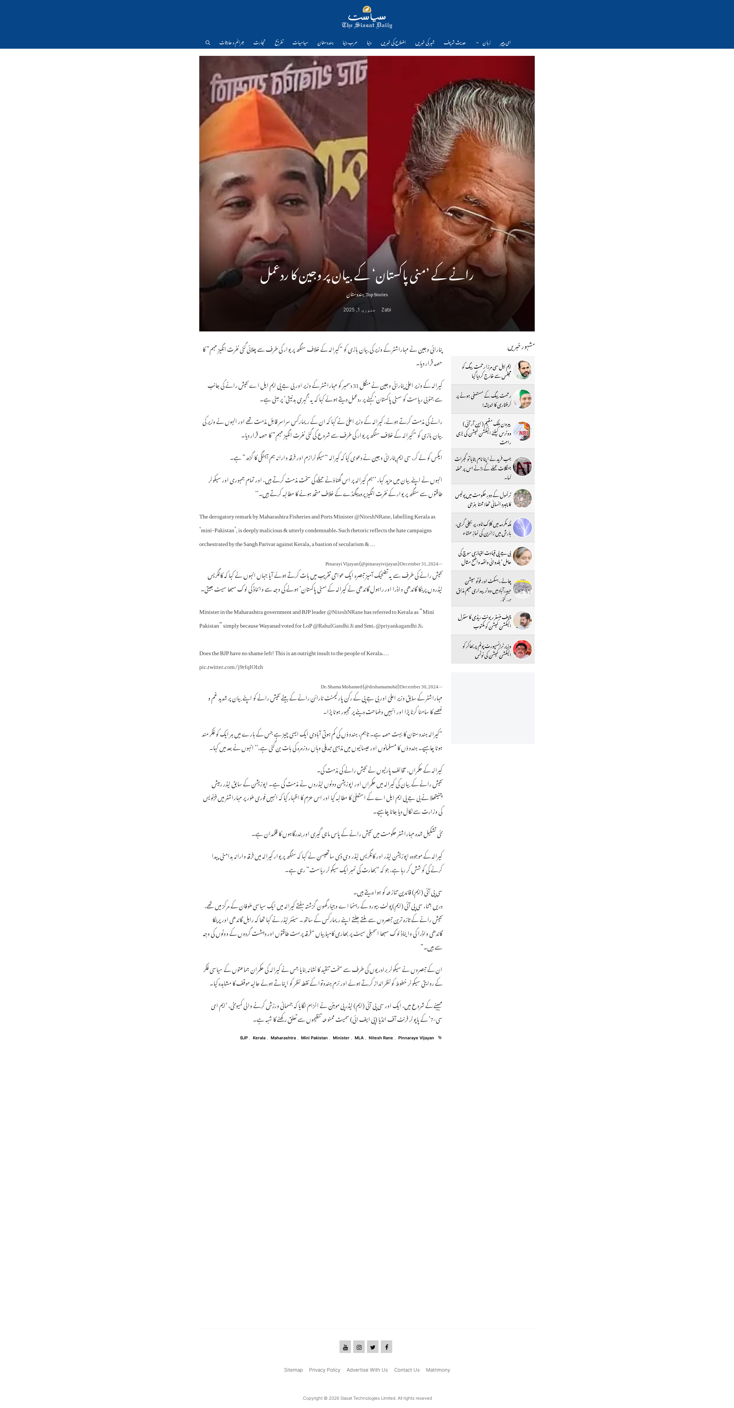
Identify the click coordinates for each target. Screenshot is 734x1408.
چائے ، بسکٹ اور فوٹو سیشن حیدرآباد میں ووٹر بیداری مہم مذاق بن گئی (483, 589)
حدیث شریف (455, 41)
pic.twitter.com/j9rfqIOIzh (231, 665)
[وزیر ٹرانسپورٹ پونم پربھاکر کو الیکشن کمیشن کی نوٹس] (522, 649)
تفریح (279, 41)
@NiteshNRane (372, 515)
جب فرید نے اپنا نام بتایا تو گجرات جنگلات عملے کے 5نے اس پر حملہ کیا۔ (482, 467)
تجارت (259, 41)
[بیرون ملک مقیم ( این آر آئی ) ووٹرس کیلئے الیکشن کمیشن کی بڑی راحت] (522, 431)
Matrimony (438, 1370)
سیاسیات (300, 41)
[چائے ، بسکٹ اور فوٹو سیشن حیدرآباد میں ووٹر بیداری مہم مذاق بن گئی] (522, 588)
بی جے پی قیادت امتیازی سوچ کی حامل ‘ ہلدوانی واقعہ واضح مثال (484, 556)
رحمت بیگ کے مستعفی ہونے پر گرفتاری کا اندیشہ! (483, 399)
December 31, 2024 (419, 562)
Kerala (259, 1037)
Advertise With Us (367, 1370)
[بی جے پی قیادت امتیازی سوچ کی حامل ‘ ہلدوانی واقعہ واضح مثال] (522, 556)
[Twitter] (372, 1346)
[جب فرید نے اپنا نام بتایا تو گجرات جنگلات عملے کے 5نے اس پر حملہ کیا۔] (522, 466)
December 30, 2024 (419, 685)
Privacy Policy (324, 1370)
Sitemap (293, 1370)
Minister (341, 1037)
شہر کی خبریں (425, 41)
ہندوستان (325, 41)
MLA (359, 1037)
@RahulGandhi (331, 624)
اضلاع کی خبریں (393, 41)
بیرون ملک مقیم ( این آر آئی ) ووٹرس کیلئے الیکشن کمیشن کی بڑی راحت (483, 432)
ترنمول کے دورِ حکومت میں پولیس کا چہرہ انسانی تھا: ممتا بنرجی (483, 498)
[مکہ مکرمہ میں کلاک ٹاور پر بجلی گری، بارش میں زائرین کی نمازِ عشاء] (522, 527)
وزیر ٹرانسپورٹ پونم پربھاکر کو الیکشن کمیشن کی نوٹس (486, 649)
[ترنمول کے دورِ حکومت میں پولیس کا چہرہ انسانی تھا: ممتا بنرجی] (522, 498)
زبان (487, 41)
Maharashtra (283, 1037)
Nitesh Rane (381, 1037)
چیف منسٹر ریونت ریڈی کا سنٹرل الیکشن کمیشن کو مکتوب (484, 620)
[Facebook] (386, 1346)
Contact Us (407, 1370)
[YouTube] (345, 1346)
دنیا (369, 41)
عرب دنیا (350, 41)
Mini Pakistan (314, 1037)
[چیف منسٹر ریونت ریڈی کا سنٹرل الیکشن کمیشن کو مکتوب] (522, 620)
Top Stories (377, 293)
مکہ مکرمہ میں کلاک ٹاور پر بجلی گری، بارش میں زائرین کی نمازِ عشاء (483, 527)
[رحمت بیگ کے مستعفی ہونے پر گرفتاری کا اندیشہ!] (522, 399)
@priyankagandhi (396, 624)
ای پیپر (505, 41)
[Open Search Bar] (208, 41)
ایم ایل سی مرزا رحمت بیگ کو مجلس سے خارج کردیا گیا (486, 370)
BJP (244, 1037)
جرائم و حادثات (231, 41)
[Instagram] (359, 1346)
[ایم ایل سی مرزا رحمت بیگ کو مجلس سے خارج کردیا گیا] (522, 370)
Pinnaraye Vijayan (416, 1037)
